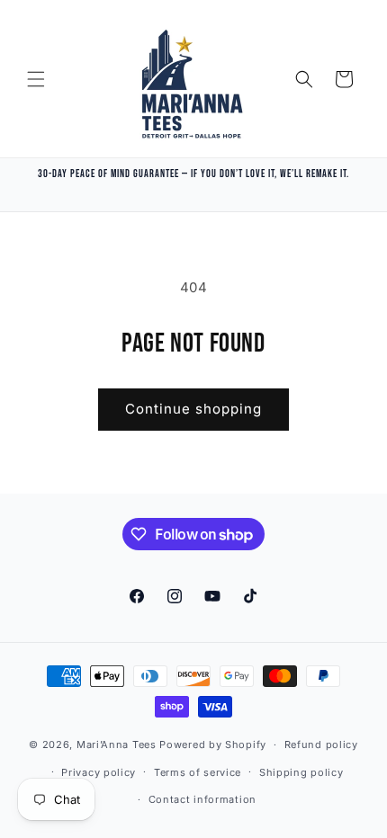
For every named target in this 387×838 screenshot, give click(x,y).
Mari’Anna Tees (116, 744)
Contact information (202, 799)
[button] (36, 79)
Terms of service (197, 772)
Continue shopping (193, 408)
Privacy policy (98, 772)
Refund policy (321, 744)
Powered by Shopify (212, 744)
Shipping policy (301, 772)
